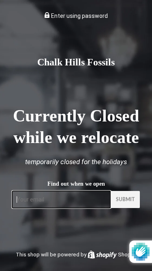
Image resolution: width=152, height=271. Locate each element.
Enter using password (79, 16)
